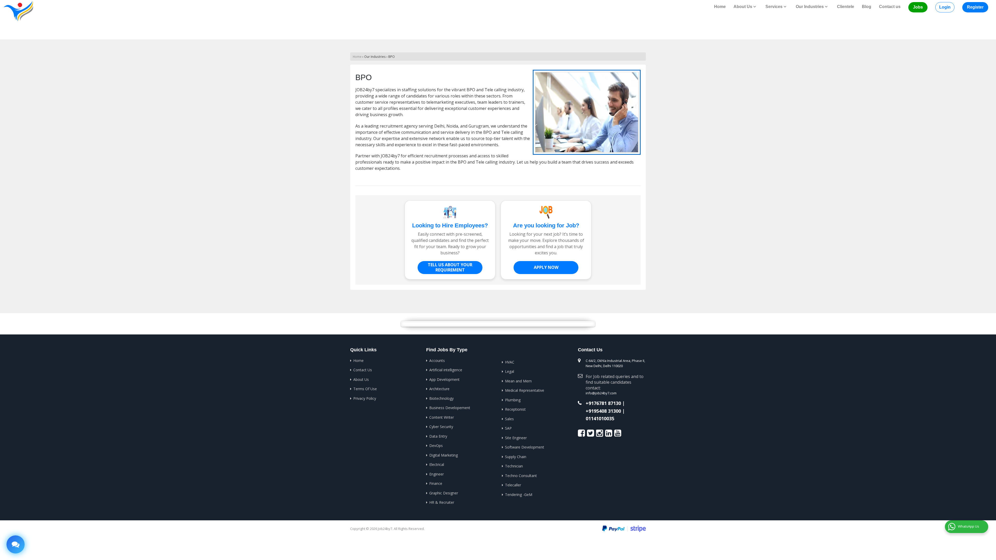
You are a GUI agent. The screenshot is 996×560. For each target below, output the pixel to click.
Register (975, 7)
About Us (361, 379)
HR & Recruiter (441, 502)
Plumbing (513, 399)
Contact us (890, 6)
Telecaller (513, 484)
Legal (509, 371)
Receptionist (515, 409)
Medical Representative (524, 390)
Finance (435, 483)
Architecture (439, 388)
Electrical (436, 464)
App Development (444, 379)
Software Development (524, 447)
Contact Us (362, 369)
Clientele (845, 6)
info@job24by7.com (601, 393)
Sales (509, 418)
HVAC (509, 362)
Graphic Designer (443, 493)
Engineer (436, 474)
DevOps (436, 445)
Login (945, 7)
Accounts (437, 360)
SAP (508, 428)
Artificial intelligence (445, 369)
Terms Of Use (365, 388)
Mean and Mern (518, 381)
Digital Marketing (443, 455)
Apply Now (546, 267)
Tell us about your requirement (450, 267)
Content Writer (441, 417)
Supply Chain (515, 456)
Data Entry (438, 436)
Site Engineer (516, 437)
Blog (866, 6)
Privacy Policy (364, 398)
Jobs (918, 7)
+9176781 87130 (603, 403)
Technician (514, 466)
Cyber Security (441, 426)
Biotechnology (441, 398)
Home (720, 6)
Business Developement (449, 407)
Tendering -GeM (518, 494)
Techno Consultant (521, 475)
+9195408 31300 (603, 411)
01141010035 (600, 418)
